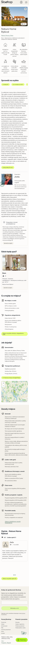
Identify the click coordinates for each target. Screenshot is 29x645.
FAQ (2, 627)
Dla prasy (17, 622)
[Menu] (26, 2)
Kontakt (3, 633)
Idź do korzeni (4, 626)
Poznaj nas (3, 622)
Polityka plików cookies (20, 627)
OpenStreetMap (18, 401)
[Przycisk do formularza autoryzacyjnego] (21, 2)
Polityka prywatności (19, 626)
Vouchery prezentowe (6, 629)
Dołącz (2, 624)
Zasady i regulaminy (19, 624)
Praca (2, 631)
